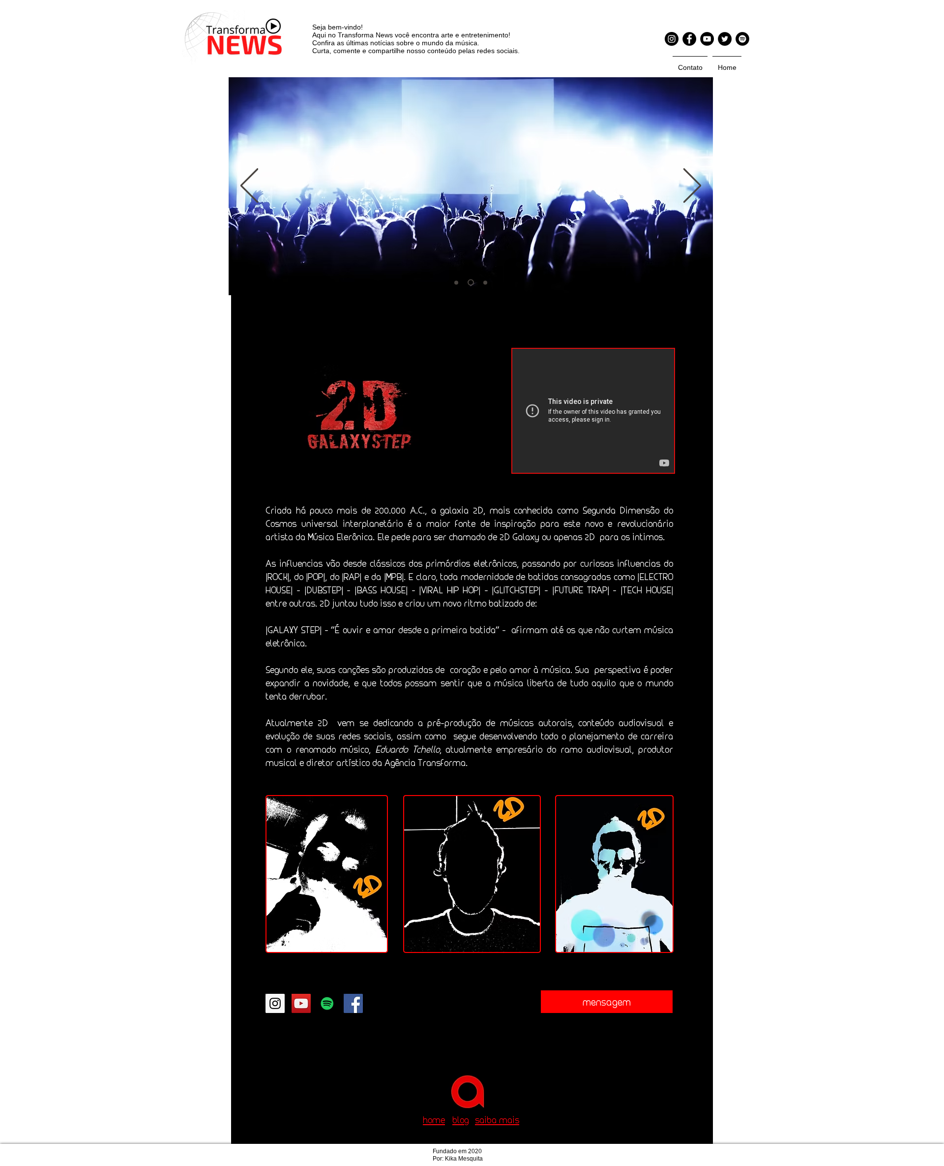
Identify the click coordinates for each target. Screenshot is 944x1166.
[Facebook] (689, 39)
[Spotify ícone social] (327, 1003)
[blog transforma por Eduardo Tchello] (484, 282)
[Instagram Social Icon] (275, 1003)
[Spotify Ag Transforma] (742, 39)
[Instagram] (671, 39)
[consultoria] (470, 282)
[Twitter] (725, 39)
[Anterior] (249, 186)
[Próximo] (692, 186)
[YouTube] (707, 39)
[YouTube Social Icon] (301, 1003)
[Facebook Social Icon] (353, 1003)
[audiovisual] (456, 282)
